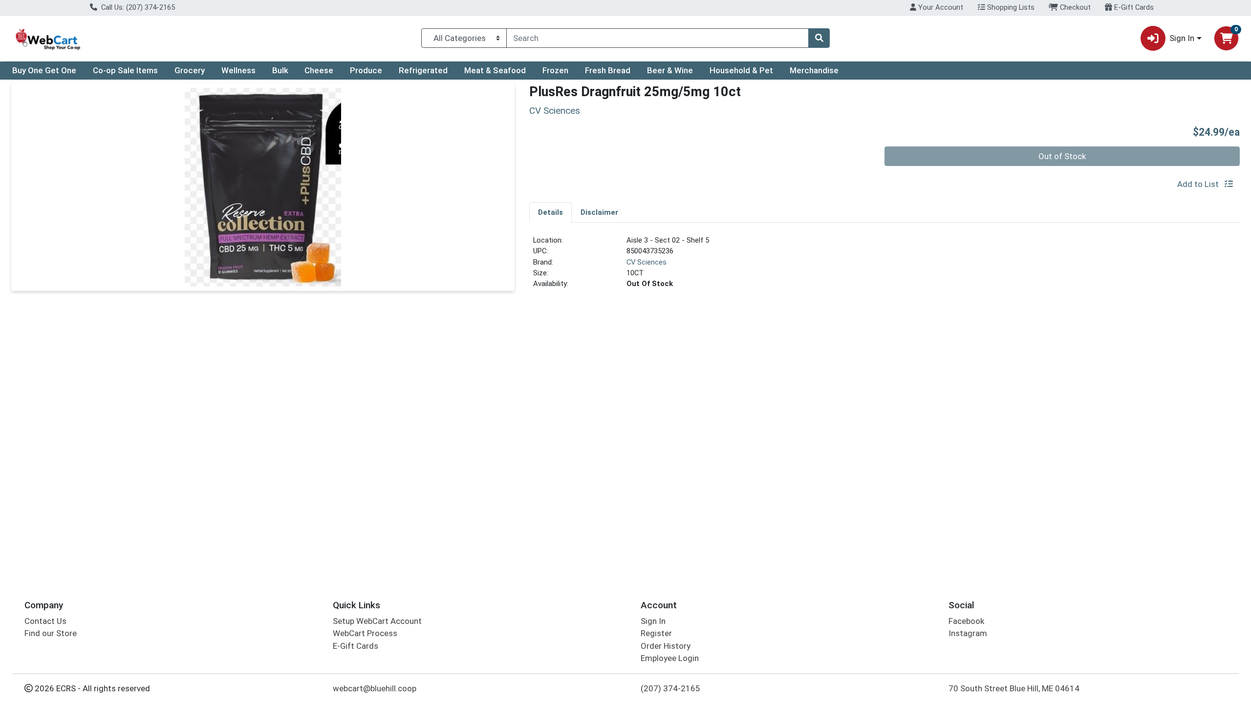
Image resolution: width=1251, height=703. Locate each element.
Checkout (1074, 7)
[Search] (819, 38)
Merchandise (814, 70)
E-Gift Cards (1133, 7)
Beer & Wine (670, 70)
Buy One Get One (44, 70)
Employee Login (670, 658)
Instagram (968, 633)
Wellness (238, 70)
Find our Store (50, 633)
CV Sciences (646, 262)
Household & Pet (741, 70)
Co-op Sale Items (125, 70)
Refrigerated (423, 70)
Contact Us (45, 621)
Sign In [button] (1181, 38)
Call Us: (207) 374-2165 (137, 7)
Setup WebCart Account (377, 621)
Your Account (939, 7)
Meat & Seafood (495, 70)
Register (656, 633)
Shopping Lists (1010, 7)
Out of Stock (1062, 156)
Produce (366, 70)
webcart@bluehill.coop (374, 688)
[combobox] (657, 38)
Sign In (653, 621)
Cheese (318, 70)
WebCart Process (365, 633)
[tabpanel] (884, 266)
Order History (665, 646)
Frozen (555, 70)
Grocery (189, 70)
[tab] (550, 212)
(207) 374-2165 (670, 688)
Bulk (280, 70)
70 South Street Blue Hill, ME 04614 (1014, 688)
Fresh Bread (607, 70)
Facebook (966, 621)
